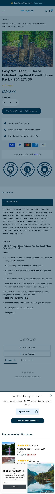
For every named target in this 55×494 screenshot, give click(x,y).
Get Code (14, 487)
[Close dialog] (52, 465)
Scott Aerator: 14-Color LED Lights (31, 450)
